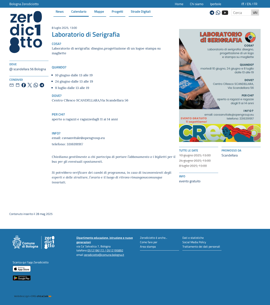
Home (179, 4)
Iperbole (215, 4)
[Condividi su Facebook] (23, 85)
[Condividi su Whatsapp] (36, 85)
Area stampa (148, 246)
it (243, 3)
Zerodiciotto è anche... (153, 238)
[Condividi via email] (11, 85)
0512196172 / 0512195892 (105, 250)
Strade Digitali (141, 11)
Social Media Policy (194, 242)
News (60, 11)
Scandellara (230, 155)
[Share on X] (30, 85)
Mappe (99, 11)
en (249, 4)
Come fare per (148, 242)
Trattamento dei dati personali (201, 246)
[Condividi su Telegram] (42, 85)
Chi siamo (197, 4)
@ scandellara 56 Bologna (27, 69)
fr (255, 4)
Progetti (117, 11)
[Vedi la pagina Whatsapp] (218, 12)
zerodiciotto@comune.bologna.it (104, 255)
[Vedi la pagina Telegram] (212, 12)
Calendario (79, 11)
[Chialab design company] (33, 292)
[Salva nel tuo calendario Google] (17, 85)
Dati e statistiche (193, 238)
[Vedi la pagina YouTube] (225, 12)
